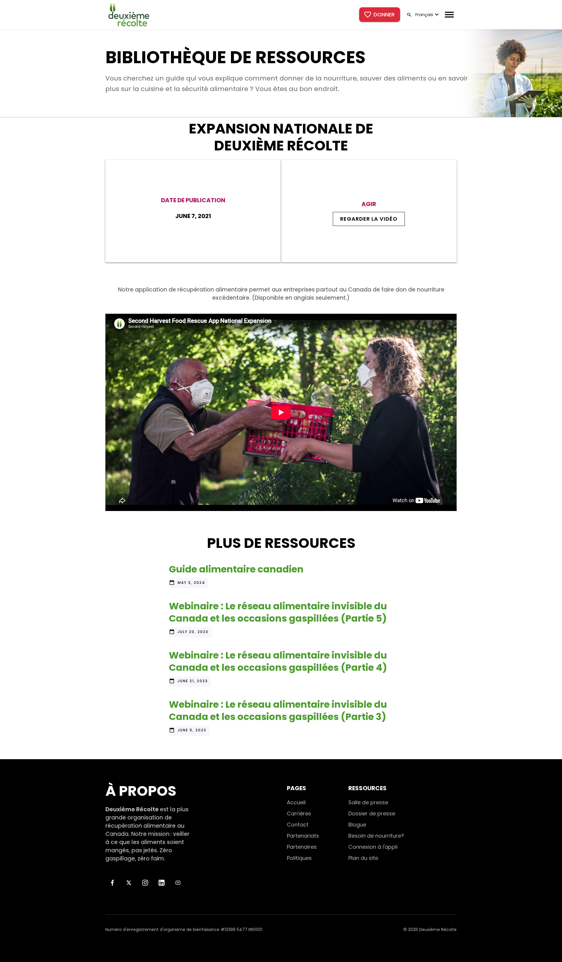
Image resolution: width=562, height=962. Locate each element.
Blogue (357, 824)
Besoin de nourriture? (376, 835)
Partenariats (303, 835)
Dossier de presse (371, 813)
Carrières (299, 813)
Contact (298, 824)
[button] (426, 14)
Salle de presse (368, 802)
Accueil (296, 802)
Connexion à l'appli (372, 846)
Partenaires (302, 846)
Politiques (299, 858)
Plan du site (363, 858)
